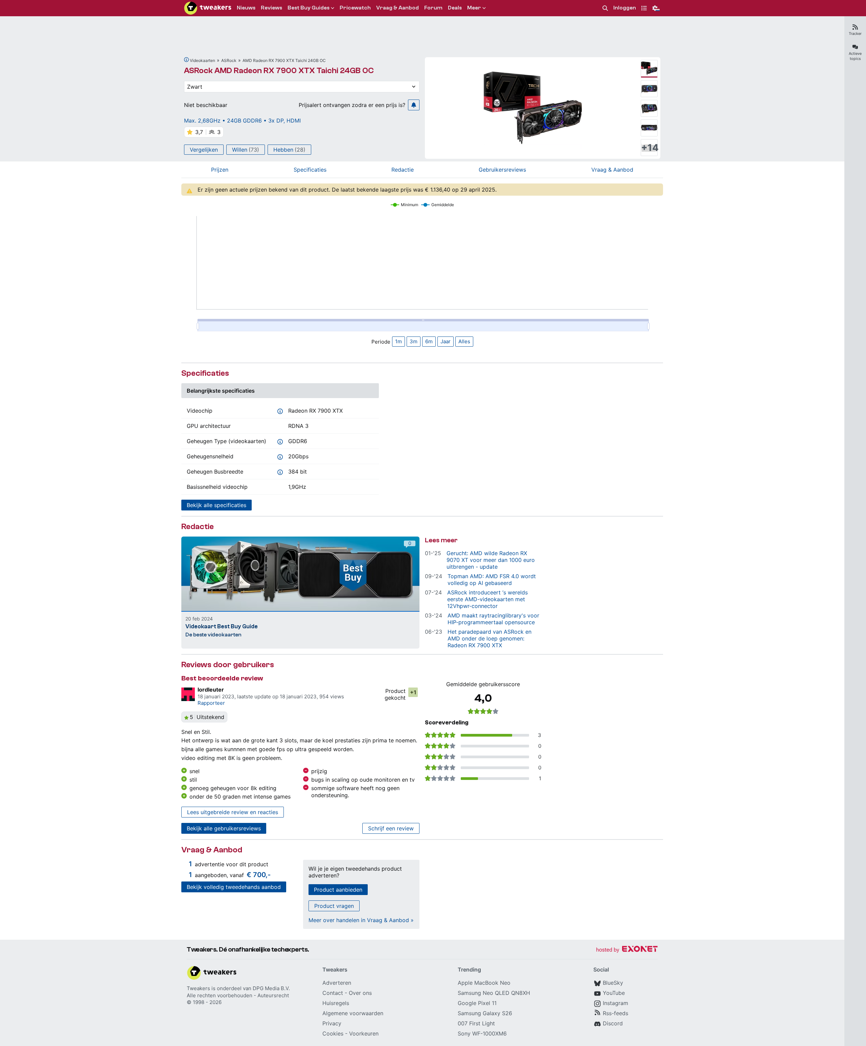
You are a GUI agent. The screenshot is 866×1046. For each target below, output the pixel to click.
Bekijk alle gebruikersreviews (224, 828)
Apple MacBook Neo (484, 982)
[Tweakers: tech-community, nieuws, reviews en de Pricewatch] (207, 8)
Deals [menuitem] (455, 8)
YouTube (614, 992)
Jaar (445, 341)
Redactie (402, 169)
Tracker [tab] (855, 33)
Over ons (360, 992)
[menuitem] (605, 8)
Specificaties (310, 169)
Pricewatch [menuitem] (355, 8)
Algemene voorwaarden (352, 1013)
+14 (649, 147)
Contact (332, 992)
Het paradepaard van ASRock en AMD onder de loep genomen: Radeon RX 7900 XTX (489, 638)
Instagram (615, 1003)
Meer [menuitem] (474, 8)
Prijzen (219, 169)
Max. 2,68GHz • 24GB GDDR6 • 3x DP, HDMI (242, 120)
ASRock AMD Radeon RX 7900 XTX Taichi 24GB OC (279, 70)
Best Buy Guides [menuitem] (308, 8)
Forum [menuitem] (433, 8)
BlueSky (613, 982)
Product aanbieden (338, 889)
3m (413, 341)
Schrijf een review (391, 828)
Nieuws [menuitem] (246, 8)
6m (429, 341)
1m (398, 341)
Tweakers (198, 988)
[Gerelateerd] (186, 59)
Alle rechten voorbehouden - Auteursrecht (238, 995)
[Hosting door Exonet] (627, 950)
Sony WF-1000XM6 (482, 1033)
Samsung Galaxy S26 (485, 1013)
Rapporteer (211, 703)
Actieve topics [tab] (855, 56)
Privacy (331, 1023)
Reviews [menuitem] (271, 8)
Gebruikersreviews (502, 169)
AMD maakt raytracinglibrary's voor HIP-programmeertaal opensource (493, 619)
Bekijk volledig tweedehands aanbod (234, 887)
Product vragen (334, 905)
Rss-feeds (615, 1013)
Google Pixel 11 (477, 1003)
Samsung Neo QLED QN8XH (494, 992)
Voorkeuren (364, 1033)
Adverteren (336, 982)
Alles (464, 341)
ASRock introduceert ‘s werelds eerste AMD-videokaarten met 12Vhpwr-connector (487, 599)
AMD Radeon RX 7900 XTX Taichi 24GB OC (284, 60)
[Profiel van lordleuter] (188, 694)
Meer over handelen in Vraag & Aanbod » (361, 920)
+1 (413, 692)
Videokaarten (202, 60)
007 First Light (476, 1023)
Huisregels (335, 1003)
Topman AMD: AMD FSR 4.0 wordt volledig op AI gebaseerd (492, 579)
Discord (613, 1023)
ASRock (228, 60)
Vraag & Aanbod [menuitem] (397, 8)
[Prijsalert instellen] (413, 105)
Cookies (332, 1033)
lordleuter (211, 689)
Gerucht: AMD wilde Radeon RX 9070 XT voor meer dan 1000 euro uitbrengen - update (491, 560)
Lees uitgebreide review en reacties (232, 812)
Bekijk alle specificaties (216, 505)
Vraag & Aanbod (612, 169)
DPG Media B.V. (271, 988)
